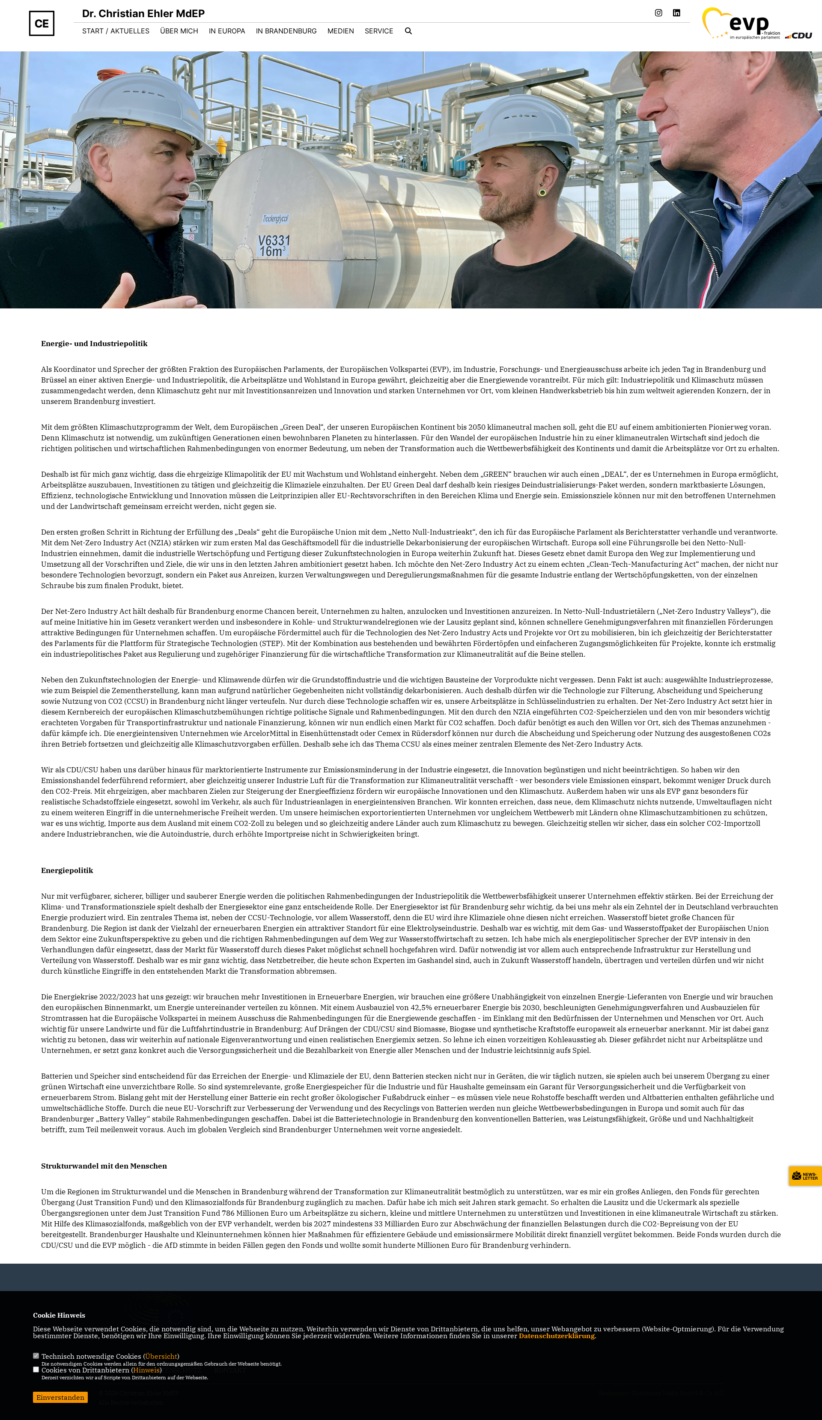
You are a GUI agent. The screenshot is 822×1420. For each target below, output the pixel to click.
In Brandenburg (286, 30)
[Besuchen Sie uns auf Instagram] (659, 14)
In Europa (227, 30)
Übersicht (161, 1356)
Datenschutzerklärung (557, 1335)
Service (379, 30)
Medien (341, 30)
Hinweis (146, 1370)
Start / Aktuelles (115, 30)
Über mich (179, 30)
